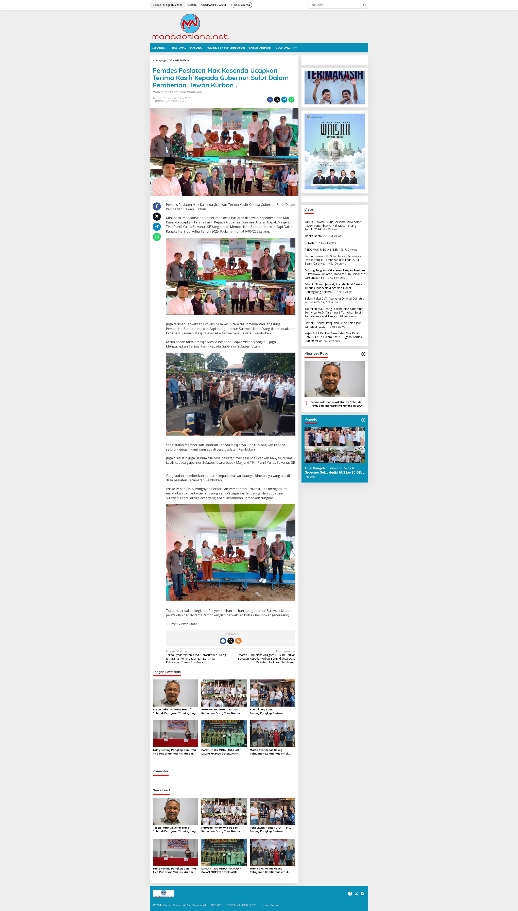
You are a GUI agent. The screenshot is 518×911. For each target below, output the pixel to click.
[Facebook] (223, 641)
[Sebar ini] (270, 100)
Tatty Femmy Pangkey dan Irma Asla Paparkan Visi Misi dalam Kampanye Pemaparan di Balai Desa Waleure (174, 751)
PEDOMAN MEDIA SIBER (321, 249)
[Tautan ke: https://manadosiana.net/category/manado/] (363, 420)
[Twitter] (230, 641)
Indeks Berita (313, 236)
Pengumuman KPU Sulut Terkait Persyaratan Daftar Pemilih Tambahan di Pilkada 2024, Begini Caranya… (334, 259)
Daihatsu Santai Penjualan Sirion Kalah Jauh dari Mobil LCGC (333, 324)
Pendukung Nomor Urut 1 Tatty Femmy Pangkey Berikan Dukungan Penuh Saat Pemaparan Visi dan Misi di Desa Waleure (271, 711)
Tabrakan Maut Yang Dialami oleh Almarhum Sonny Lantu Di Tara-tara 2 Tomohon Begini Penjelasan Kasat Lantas (334, 312)
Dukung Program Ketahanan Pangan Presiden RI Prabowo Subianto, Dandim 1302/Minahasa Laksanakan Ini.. (335, 273)
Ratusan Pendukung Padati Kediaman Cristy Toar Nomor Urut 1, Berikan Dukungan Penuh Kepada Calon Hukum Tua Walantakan (222, 711)
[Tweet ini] (277, 100)
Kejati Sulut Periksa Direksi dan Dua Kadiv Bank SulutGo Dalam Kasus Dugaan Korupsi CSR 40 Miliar (333, 336)
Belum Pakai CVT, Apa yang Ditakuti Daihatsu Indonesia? (334, 300)
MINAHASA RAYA (161, 101)
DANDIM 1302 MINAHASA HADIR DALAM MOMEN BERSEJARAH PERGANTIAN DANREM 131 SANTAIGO (221, 751)
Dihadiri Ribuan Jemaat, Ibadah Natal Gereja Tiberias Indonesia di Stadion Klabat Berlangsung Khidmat (333, 287)
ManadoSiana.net (174, 905)
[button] (364, 5)
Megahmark (199, 905)
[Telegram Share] (284, 100)
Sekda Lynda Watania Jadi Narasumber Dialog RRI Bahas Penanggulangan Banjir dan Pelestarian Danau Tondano (196, 656)
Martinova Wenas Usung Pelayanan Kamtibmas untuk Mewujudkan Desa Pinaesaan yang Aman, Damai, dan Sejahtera (269, 751)
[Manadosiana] (190, 26)
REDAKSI (310, 242)
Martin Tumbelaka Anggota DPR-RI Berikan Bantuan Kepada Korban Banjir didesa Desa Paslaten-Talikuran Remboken (266, 656)
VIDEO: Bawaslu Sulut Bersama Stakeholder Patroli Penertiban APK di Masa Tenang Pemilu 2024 (333, 225)
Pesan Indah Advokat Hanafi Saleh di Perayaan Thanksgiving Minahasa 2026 (174, 711)
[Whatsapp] (291, 100)
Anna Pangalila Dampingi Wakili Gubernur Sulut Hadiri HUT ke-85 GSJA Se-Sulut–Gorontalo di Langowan (335, 470)
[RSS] (238, 641)
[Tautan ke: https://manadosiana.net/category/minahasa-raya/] (363, 354)
